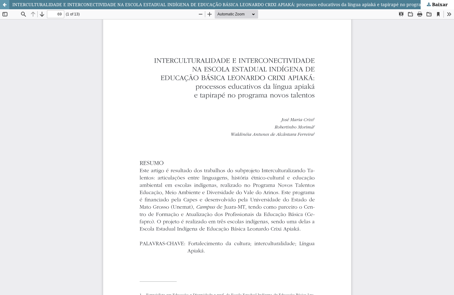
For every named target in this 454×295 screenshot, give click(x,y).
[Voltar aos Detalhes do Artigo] (4, 4)
